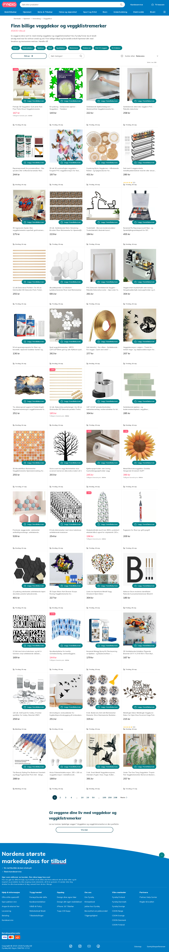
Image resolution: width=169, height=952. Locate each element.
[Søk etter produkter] (121, 4)
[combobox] (72, 4)
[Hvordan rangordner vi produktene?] (122, 56)
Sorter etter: (130, 56)
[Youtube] (89, 946)
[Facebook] (98, 946)
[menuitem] (11, 12)
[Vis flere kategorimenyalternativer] (164, 12)
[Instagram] (80, 946)
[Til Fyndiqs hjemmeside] (9, 4)
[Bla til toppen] (162, 855)
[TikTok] (70, 946)
